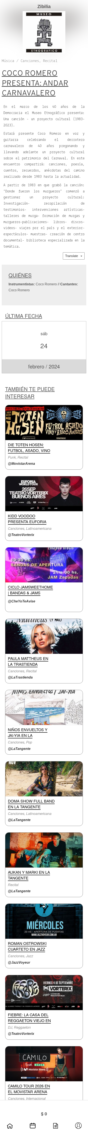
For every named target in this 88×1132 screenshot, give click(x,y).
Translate (73, 256)
